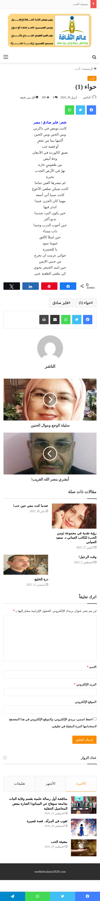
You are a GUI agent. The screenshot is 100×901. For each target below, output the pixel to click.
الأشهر (50, 783)
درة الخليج (41, 579)
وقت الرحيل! (88, 557)
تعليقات (19, 783)
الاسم (92, 667)
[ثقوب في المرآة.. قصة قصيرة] (84, 827)
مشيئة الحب (80, 4)
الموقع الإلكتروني (86, 702)
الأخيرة (81, 783)
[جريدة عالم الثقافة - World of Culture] (50, 30)
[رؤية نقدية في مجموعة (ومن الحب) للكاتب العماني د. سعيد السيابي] (74, 516)
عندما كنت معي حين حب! (30, 505)
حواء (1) (85, 303)
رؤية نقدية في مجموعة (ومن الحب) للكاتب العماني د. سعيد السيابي (76, 537)
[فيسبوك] (87, 319)
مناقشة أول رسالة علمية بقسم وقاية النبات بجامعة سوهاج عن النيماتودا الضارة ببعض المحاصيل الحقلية (38, 803)
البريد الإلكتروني (85, 684)
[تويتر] (76, 319)
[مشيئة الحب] (84, 847)
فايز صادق (60, 303)
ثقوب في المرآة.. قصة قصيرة (47, 821)
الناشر (86, 97)
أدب (77, 68)
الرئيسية (88, 68)
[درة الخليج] (25, 565)
